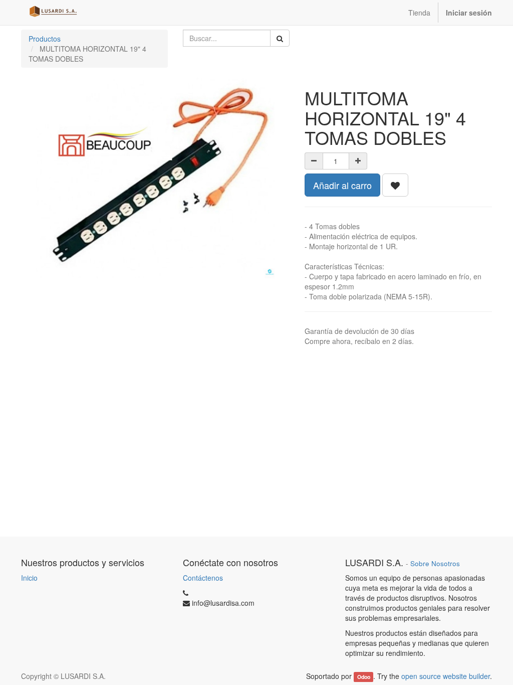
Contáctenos (203, 578)
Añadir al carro (342, 185)
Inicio (29, 578)
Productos (45, 39)
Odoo (363, 676)
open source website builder (445, 676)
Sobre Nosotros (435, 563)
